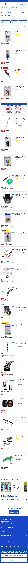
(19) (23, 72)
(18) (23, 252)
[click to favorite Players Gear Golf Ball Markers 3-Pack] (13, 157)
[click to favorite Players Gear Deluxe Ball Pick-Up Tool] (13, 195)
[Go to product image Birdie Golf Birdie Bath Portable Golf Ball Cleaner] (7, 384)
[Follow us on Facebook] (2, 547)
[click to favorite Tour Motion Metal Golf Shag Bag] (13, 70)
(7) (22, 34)
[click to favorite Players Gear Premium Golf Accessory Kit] (13, 250)
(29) (23, 121)
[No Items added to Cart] (25, 4)
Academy (3, 12)
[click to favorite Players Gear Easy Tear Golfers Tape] (13, 325)
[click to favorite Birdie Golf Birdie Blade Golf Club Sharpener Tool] (13, 418)
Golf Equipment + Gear (15, 12)
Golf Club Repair (6, 499)
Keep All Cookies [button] (14, 560)
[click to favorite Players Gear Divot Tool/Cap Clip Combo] (13, 269)
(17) (23, 140)
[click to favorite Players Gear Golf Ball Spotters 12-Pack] (13, 214)
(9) (22, 216)
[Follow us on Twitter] (6, 547)
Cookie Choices (22, 552)
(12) (23, 178)
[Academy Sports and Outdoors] (5, 4)
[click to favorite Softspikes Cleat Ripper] (13, 456)
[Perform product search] (25, 7)
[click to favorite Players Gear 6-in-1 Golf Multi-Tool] (13, 287)
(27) (23, 197)
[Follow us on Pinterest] (19, 547)
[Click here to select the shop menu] (2, 4)
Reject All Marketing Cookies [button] (14, 555)
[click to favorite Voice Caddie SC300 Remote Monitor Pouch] (13, 399)
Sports (7, 12)
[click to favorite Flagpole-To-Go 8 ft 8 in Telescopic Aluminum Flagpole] (13, 342)
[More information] (12, 320)
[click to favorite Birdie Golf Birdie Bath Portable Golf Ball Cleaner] (13, 380)
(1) (22, 438)
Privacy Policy (18, 551)
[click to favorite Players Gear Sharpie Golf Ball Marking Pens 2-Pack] (13, 233)
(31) (23, 53)
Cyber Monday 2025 (16, 499)
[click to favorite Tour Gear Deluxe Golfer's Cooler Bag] (13, 361)
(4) (22, 235)
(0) (22, 382)
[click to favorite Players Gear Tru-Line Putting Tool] (13, 176)
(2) (22, 363)
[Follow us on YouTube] (10, 547)
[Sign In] (18, 4)
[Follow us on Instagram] (15, 547)
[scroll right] (25, 22)
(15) (23, 159)
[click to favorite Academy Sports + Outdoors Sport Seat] (13, 119)
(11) (23, 89)
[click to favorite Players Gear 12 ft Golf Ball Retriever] (13, 51)
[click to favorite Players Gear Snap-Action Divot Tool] (13, 87)
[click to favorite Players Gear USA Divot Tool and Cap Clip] (13, 32)
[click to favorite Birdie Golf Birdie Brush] (13, 437)
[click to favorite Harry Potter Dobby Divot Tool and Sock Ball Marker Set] (13, 306)
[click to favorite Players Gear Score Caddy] (13, 138)
